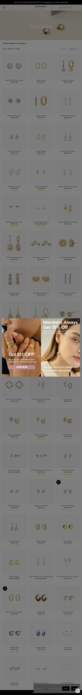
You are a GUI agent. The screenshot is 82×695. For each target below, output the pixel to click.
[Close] (78, 320)
